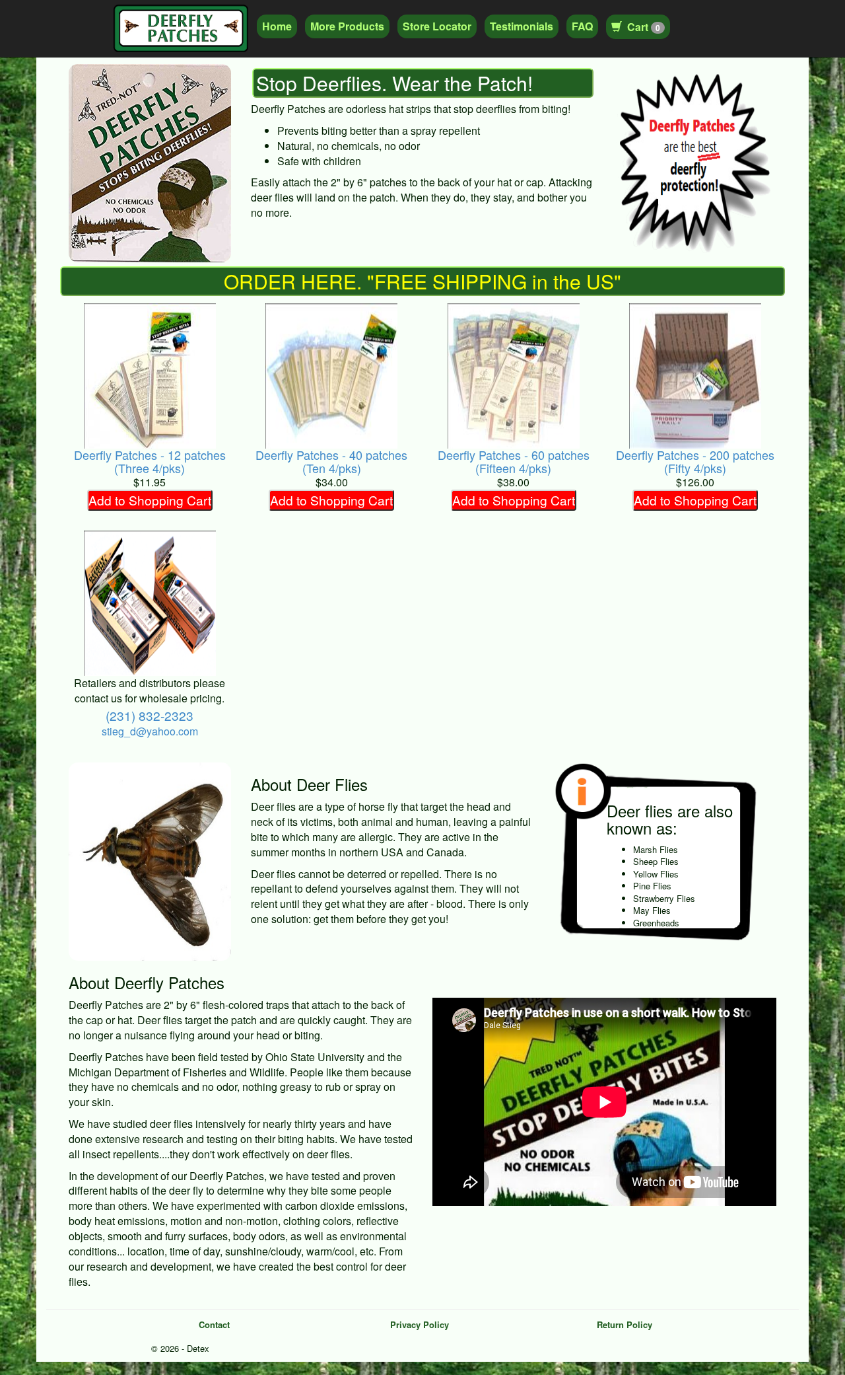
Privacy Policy (419, 1324)
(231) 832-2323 (149, 715)
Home (277, 26)
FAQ (582, 26)
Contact (214, 1324)
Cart (643, 26)
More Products (347, 26)
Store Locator (437, 26)
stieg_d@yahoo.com (150, 731)
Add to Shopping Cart (149, 500)
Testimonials (521, 26)
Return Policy (624, 1324)
